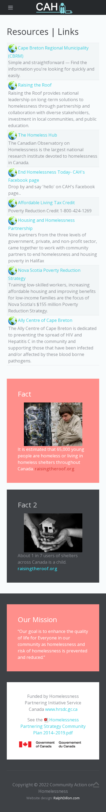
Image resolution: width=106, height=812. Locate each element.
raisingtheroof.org (54, 469)
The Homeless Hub (37, 135)
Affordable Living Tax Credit (46, 203)
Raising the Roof (35, 85)
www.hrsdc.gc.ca (61, 709)
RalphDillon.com (67, 798)
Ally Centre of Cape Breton (45, 320)
